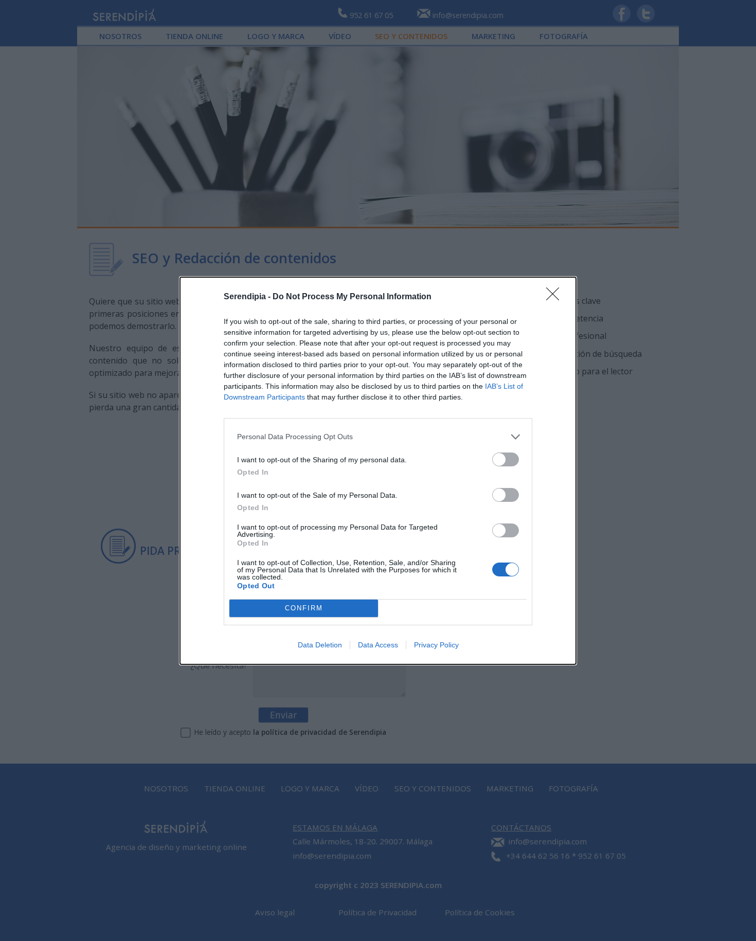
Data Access (378, 645)
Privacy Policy (436, 645)
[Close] (556, 297)
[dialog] (378, 470)
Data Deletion (320, 645)
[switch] (505, 459)
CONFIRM (304, 608)
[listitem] (378, 436)
